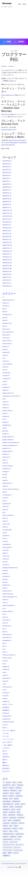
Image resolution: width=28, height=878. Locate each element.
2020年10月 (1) (6, 187)
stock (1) (4, 652)
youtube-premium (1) (8, 839)
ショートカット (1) (7, 847)
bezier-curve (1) (6, 340)
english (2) (5, 407)
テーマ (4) (5, 736)
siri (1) (4, 820)
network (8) (5, 556)
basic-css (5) (6, 329)
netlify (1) (5, 812)
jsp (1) (4, 512)
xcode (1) (5, 725)
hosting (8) (5, 471)
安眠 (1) (4, 853)
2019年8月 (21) (6, 222)
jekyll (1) (11, 806)
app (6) (4, 309)
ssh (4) (4, 646)
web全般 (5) (5, 707)
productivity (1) (11, 815)
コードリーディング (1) (8, 844)
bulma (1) (5, 349)
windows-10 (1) (6, 716)
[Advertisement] (14, 24)
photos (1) (5, 579)
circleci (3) (5, 361)
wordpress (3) (6, 719)
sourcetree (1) (6, 823)
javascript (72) (6, 503)
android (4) (5, 306)
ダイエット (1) (17, 847)
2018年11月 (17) (6, 248)
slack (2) (4, 631)
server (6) (5, 617)
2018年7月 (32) (6, 260)
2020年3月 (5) (6, 201)
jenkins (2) (5, 506)
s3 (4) (4, 608)
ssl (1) (4, 649)
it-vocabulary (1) (7, 495)
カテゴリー (9, 293)
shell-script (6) (6, 626)
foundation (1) (19, 796)
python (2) (5, 599)
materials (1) (5, 535)
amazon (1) (8, 782)
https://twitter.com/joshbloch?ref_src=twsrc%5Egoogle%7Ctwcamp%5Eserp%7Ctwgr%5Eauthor (14, 143)
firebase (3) (5, 416)
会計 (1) (4, 751)
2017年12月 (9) (6, 280)
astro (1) (14, 782)
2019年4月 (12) (6, 233)
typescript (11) (6, 678)
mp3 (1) (18, 809)
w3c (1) (16, 831)
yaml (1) (4, 727)
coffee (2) (5, 367)
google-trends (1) (7, 451)
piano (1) (4, 588)
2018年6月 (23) (7, 263)
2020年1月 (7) (6, 207)
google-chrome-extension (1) (10, 442)
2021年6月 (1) (6, 175)
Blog (19, 4)
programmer (11, 66)
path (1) (18, 812)
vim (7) (4, 690)
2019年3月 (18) (6, 236)
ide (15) (4, 477)
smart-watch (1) (6, 637)
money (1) (5, 541)
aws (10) (4, 317)
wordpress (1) (13, 836)
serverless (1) (21, 817)
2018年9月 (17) (6, 254)
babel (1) (4, 320)
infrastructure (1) (7, 483)
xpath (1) (20, 836)
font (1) (4, 419)
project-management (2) (9, 597)
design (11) (5, 390)
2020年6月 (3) (6, 193)
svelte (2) (5, 661)
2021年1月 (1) (6, 181)
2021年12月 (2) (6, 172)
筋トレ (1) (16, 853)
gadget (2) (5, 422)
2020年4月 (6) (6, 199)
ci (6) (3, 358)
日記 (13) (5, 754)
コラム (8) (5, 733)
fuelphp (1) (5, 798)
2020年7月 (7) (6, 190)
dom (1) (12, 793)
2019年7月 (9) (6, 225)
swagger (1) (5, 666)
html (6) (4, 474)
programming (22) (7, 594)
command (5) (6, 373)
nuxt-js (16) (5, 565)
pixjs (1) (5, 815)
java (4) (4, 501)
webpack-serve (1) (20, 834)
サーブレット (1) (19, 844)
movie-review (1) (7, 547)
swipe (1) (16, 825)
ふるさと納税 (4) (7, 745)
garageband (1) (6, 425)
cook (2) (4, 381)
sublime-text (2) (7, 658)
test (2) (4, 672)
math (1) (4, 538)
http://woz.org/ (5, 114)
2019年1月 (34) (6, 242)
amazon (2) (5, 303)
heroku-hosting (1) (7, 466)
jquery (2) (5, 509)
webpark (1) (5, 836)
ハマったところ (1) (18, 850)
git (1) (11, 798)
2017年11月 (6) (6, 283)
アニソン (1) (17, 839)
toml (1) (21, 828)
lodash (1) (5, 527)
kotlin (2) (5, 518)
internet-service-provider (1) (10, 489)
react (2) (4, 602)
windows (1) (5, 713)
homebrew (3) (6, 468)
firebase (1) (11, 796)
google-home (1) (16, 801)
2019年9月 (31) (6, 219)
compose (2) (6, 375)
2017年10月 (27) (7, 286)
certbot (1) (11, 787)
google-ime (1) (6, 448)
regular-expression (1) (8, 605)
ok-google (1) (12, 812)
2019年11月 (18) (7, 213)
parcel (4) (5, 570)
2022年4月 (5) (6, 164)
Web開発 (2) (6, 710)
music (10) (5, 550)
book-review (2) (7, 343)
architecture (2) (6, 314)
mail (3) (4, 533)
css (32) (4, 384)
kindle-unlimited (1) (8, 515)
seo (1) (4, 614)
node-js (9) (5, 559)
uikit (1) (11, 831)
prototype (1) (20, 815)
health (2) (5, 463)
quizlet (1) (5, 817)
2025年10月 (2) (7, 161)
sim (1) (4, 629)
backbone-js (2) (7, 323)
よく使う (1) (5, 748)
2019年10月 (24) (7, 216)
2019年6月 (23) (7, 228)
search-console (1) (7, 611)
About (24, 4)
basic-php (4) (6, 335)
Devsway (6, 3)
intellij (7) (5, 486)
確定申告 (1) (5, 765)
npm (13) (4, 562)
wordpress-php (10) (8, 722)
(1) (3, 297)
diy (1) (4, 399)
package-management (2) (10, 567)
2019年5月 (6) (6, 231)
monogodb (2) (6, 544)
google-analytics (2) (8, 437)
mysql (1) (4, 553)
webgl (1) (5, 698)
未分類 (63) (5, 757)
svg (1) (4, 663)
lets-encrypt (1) (18, 806)
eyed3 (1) (17, 793)
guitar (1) (5, 460)
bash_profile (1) (6, 785)
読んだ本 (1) (5, 771)
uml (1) (4, 684)
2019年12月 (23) (7, 210)
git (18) (4, 428)
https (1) (23, 804)
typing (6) (5, 681)
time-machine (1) (7, 828)
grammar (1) (5, 454)
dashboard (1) (14, 790)
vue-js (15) (5, 695)
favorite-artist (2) (7, 410)
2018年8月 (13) (6, 257)
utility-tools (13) (6, 687)
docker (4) (5, 402)
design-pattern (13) (8, 393)
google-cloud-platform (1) (9, 445)
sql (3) (4, 643)
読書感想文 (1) (6, 855)
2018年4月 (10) (6, 268)
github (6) (5, 431)
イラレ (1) (5, 842)
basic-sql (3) (6, 338)
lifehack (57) (6, 524)
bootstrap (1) (20, 785)
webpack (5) (6, 701)
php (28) (4, 582)
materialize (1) (6, 809)
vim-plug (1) (5, 693)
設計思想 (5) (6, 768)
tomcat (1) (15, 828)
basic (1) (4, 326)
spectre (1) (21, 823)
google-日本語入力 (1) (8, 804)
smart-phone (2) (7, 634)
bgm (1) (13, 785)
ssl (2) (10, 825)
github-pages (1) (7, 801)
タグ (5, 779)
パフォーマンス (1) (8, 739)
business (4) (6, 352)
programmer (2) (7, 591)
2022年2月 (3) (6, 169)
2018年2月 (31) (6, 274)
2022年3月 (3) (6, 167)
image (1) (5, 480)
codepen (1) (18, 787)
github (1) (16, 798)
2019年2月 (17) (6, 239)
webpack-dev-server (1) (8, 834)
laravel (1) (5, 521)
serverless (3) (6, 620)
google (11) (5, 434)
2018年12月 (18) (7, 245)
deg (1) (20, 790)
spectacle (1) (14, 823)
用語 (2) (4, 759)
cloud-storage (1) (7, 364)
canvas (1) (5, 355)
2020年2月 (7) (6, 204)
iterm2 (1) (5, 498)
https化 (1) (5, 806)
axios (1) (20, 782)
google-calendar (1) (8, 439)
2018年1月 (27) (6, 277)
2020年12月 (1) (6, 184)
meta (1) (13, 809)
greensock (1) (6, 457)
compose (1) (6, 790)
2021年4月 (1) (6, 178)
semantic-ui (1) (12, 817)
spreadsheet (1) (6, 640)
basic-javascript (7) (8, 332)
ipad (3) (4, 492)
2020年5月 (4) (6, 196)
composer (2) (6, 378)
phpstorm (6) (6, 585)
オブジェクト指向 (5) (8, 730)
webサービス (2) (7, 704)
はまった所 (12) (7, 742)
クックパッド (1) (13, 842)
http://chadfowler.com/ (8, 95)
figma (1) (4, 413)
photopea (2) (6, 576)
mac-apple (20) (6, 530)
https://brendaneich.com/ (8, 129)
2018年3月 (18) (6, 271)
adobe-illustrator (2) (8, 300)
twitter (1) (5, 675)
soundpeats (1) (16, 820)
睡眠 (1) (4, 762)
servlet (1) (5, 623)
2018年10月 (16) (7, 251)
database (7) (6, 387)
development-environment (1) (11, 396)
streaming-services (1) (8, 655)
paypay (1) (5, 573)
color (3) (4, 370)
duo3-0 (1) (5, 404)
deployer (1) (5, 793)
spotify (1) (5, 825)
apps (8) (4, 311)
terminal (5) (5, 669)
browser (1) (5, 346)
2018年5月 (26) (7, 265)
